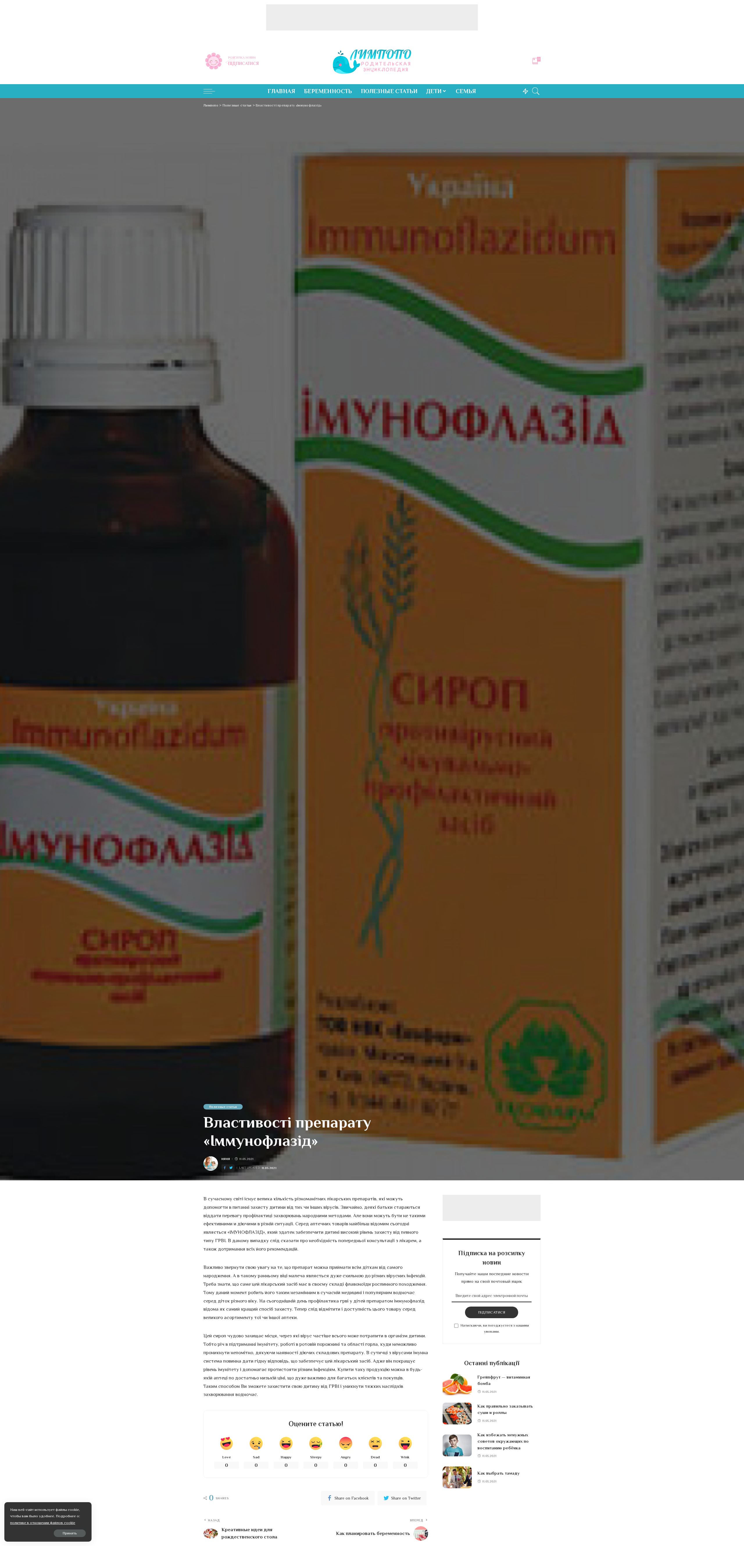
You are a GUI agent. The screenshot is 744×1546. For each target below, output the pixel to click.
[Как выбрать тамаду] (457, 1477)
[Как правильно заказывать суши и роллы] (457, 1413)
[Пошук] (536, 91)
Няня (225, 1159)
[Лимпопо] (372, 61)
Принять (69, 1533)
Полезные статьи (223, 1106)
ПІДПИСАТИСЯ (491, 1312)
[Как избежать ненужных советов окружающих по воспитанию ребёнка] (457, 1445)
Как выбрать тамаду (498, 1473)
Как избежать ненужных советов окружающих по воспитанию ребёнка (503, 1441)
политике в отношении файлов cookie (42, 1522)
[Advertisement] (372, 17)
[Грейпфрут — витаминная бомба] (457, 1384)
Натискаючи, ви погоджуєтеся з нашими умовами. (494, 1328)
